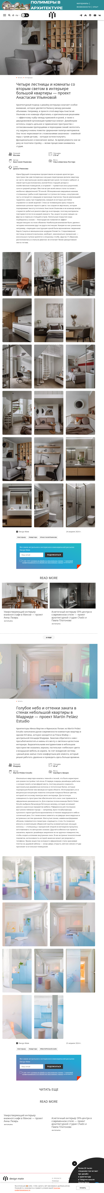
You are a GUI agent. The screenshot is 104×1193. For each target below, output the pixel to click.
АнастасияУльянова (49, 537)
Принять (83, 1188)
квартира (33, 537)
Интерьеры (29, 78)
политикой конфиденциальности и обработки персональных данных (47, 562)
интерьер (22, 537)
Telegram (90, 1181)
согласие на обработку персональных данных (47, 561)
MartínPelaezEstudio (49, 1049)
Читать (20, 78)
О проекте (56, 1178)
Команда (55, 1181)
